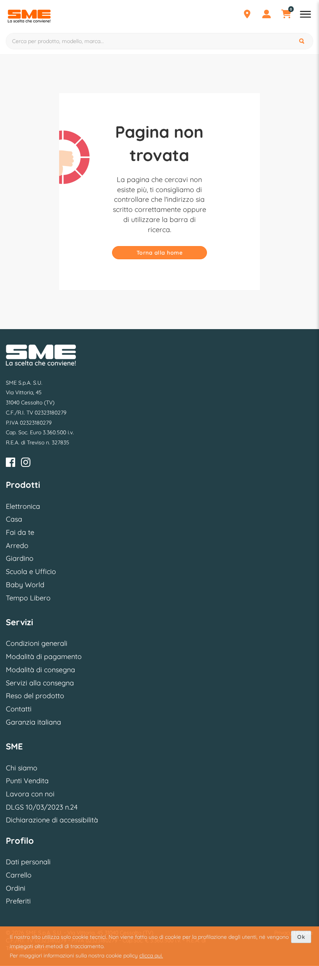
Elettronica (23, 506)
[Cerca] (302, 41)
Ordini (15, 888)
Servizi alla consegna (40, 682)
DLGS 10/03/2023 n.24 (41, 807)
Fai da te (20, 532)
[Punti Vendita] (247, 15)
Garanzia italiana (33, 722)
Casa (14, 519)
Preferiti (18, 901)
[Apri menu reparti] (305, 15)
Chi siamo (21, 767)
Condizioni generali (36, 643)
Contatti (19, 708)
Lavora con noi (30, 793)
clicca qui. (151, 955)
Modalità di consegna (40, 669)
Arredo (17, 545)
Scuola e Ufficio (31, 571)
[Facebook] (10, 463)
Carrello (19, 875)
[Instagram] (25, 463)
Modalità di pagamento (44, 656)
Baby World (25, 584)
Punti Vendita (27, 780)
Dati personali (28, 861)
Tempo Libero (28, 597)
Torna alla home (160, 252)
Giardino (19, 558)
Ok (301, 936)
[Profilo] (266, 15)
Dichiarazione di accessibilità (52, 819)
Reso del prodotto (35, 695)
